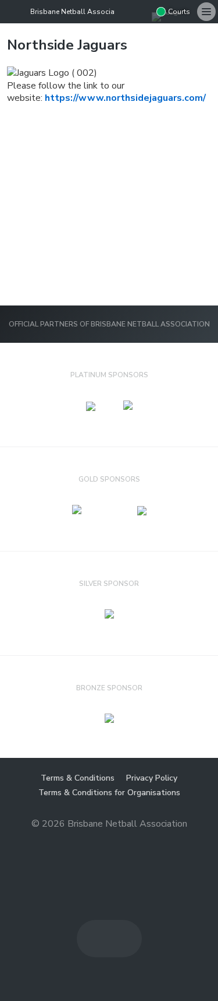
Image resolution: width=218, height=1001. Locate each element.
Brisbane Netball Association (78, 11)
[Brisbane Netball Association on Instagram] (142, 11)
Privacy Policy (151, 778)
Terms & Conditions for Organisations (109, 792)
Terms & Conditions (78, 778)
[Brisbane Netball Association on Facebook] (124, 11)
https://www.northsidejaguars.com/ (125, 98)
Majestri (109, 842)
